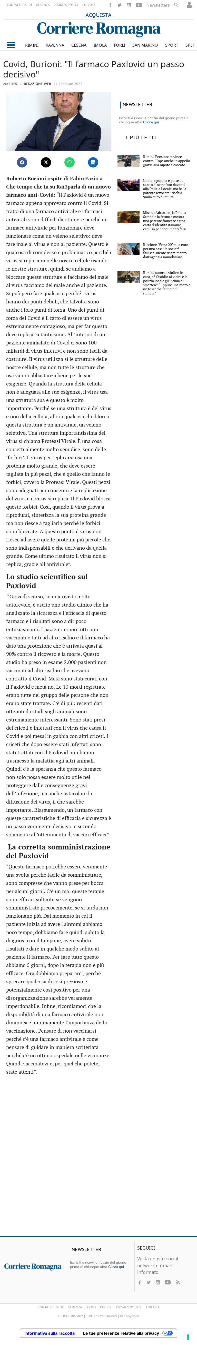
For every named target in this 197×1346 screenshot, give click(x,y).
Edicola (153, 1307)
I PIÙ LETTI (141, 138)
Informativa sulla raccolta (49, 1333)
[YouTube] (138, 5)
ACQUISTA (98, 15)
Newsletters (158, 5)
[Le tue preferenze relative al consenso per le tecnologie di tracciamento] (188, 1337)
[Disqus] (98, 1158)
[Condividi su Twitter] (46, 162)
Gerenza (75, 1307)
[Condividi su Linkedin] (93, 162)
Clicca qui (151, 122)
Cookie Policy (99, 1307)
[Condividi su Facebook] (22, 162)
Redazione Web (37, 84)
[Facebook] (110, 5)
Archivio (10, 83)
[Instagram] (128, 5)
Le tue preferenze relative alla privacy (121, 1333)
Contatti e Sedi (50, 1307)
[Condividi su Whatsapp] (69, 162)
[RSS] (177, 1282)
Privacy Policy (128, 1307)
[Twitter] (119, 5)
